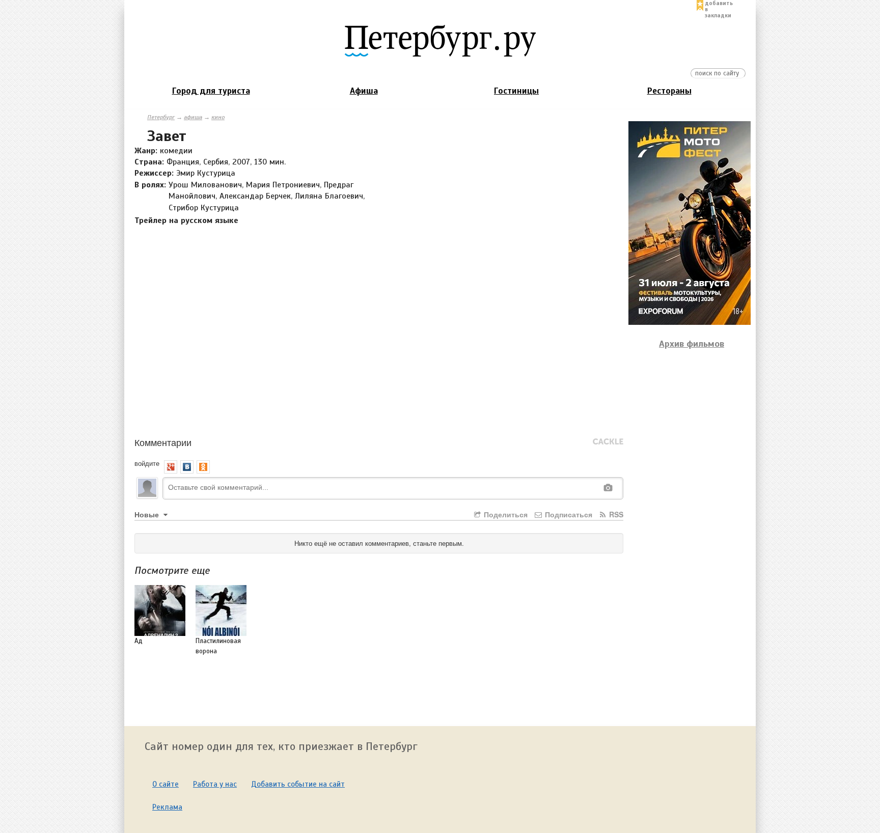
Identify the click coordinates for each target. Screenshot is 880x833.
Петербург (161, 117)
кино (218, 117)
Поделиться (505, 514)
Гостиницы (516, 91)
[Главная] (440, 40)
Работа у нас (215, 784)
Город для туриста (211, 91)
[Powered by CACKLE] (608, 442)
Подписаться (567, 514)
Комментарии (162, 442)
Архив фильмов (691, 343)
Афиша (364, 91)
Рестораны (669, 91)
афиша (193, 117)
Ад (138, 641)
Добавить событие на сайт (298, 784)
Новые (147, 514)
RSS (615, 514)
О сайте (165, 784)
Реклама (167, 807)
